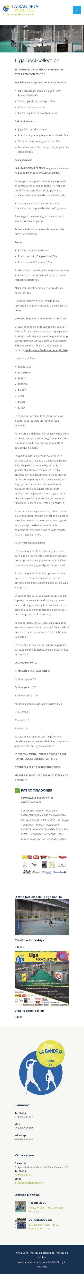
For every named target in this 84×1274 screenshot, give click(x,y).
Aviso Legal (22, 1252)
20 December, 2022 (39, 1224)
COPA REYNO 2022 (40, 1219)
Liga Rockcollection (29, 1011)
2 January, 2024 (37, 1208)
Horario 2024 (37, 1202)
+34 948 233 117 (24, 1175)
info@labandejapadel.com (29, 1182)
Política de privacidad (42, 1252)
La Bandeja (57, 1208)
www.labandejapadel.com (32, 1262)
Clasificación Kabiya (29, 940)
